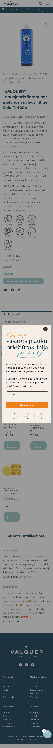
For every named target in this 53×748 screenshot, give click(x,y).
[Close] (45, 329)
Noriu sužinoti (27, 405)
